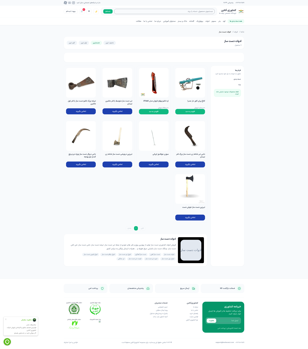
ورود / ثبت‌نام (70, 11)
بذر (219, 21)
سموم (214, 21)
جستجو (107, 11)
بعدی (129, 228)
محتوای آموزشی (169, 21)
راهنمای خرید (194, 313)
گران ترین (72, 43)
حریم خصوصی (163, 307)
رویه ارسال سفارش (162, 310)
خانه (242, 32)
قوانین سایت (194, 316)
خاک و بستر (182, 21)
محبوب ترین (110, 43)
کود (224, 21)
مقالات (138, 21)
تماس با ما (147, 21)
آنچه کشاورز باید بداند (160, 316)
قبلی (142, 228)
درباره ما (157, 21)
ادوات (207, 21)
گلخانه (191, 21)
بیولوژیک (199, 21)
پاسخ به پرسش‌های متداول (159, 313)
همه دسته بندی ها (236, 21)
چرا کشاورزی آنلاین (192, 320)
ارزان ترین (84, 43)
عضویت (211, 320)
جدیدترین (96, 43)
